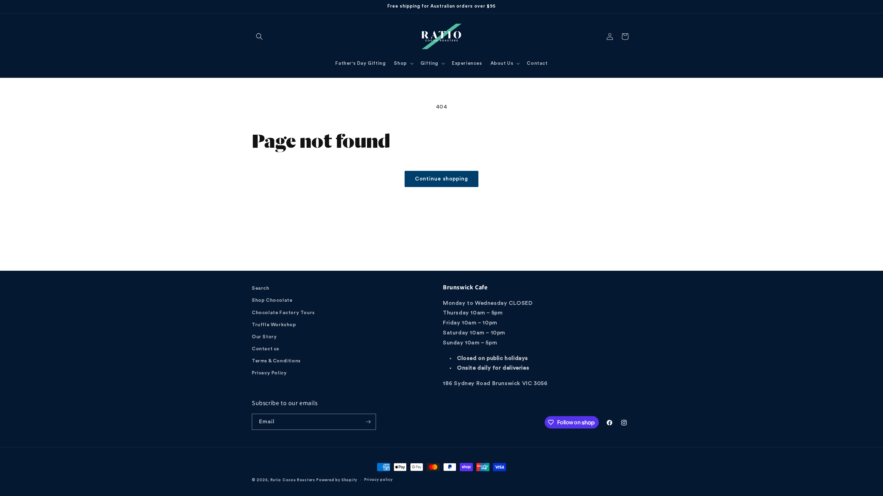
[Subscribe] (368, 422)
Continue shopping (441, 179)
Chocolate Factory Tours (283, 312)
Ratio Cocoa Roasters (292, 480)
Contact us (265, 349)
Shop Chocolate (272, 300)
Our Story (264, 336)
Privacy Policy (269, 373)
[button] (259, 36)
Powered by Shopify (336, 480)
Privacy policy (378, 480)
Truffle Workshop (274, 324)
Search (260, 288)
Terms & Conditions (276, 361)
